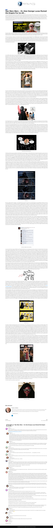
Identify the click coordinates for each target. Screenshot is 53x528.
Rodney (10, 441)
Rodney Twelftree (15, 407)
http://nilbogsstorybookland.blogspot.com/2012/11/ (15, 431)
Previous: (8, 420)
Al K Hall (9, 512)
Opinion (6, 9)
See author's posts (15, 413)
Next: (44, 420)
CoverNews (30, 526)
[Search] (47, 8)
